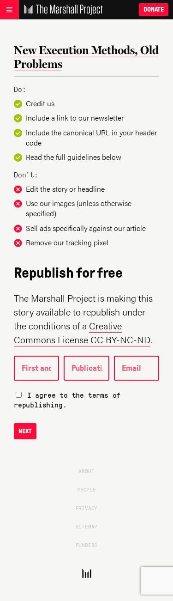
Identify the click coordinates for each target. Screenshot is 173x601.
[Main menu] (9, 9)
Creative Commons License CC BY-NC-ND (82, 332)
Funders (87, 544)
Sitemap (87, 526)
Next (25, 431)
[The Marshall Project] (60, 9)
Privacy (87, 507)
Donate (153, 9)
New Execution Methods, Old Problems (86, 57)
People (86, 489)
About (86, 470)
